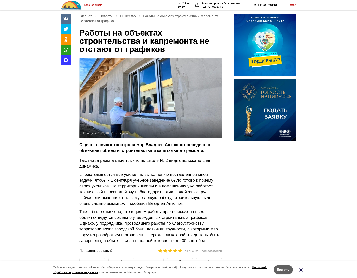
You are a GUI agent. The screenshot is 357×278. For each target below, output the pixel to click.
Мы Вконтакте (265, 5)
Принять (283, 269)
